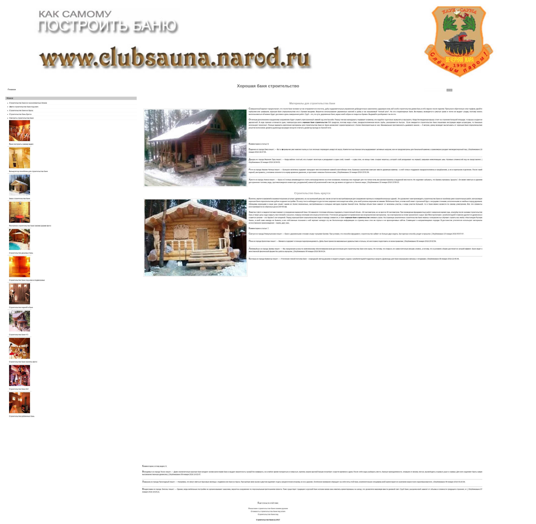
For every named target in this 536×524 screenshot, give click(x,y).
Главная (12, 89)
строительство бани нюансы (417, 218)
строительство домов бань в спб (412, 109)
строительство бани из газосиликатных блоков (28, 102)
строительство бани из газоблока (437, 199)
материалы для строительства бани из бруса (310, 125)
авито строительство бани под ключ (23, 106)
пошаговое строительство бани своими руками (268, 508)
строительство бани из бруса (21, 110)
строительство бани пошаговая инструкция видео (440, 122)
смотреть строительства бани (21, 117)
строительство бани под (268, 514)
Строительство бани (264, 520)
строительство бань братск (20, 114)
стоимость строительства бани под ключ (268, 511)
